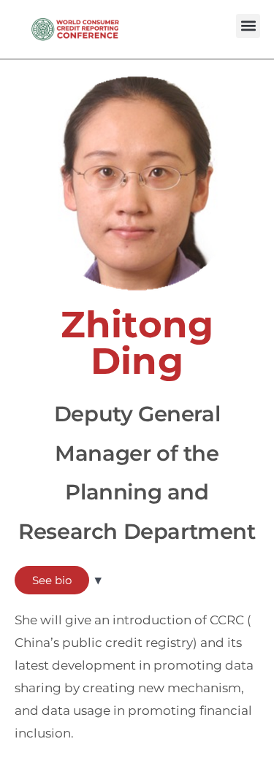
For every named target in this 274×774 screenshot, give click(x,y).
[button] (248, 26)
